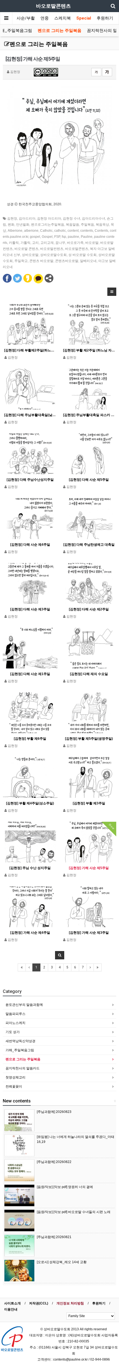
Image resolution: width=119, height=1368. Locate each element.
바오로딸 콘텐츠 (26, 249)
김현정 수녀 (71, 218)
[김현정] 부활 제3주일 (89, 803)
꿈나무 (60, 243)
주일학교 (21, 261)
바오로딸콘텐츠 (76, 249)
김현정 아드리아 (49, 218)
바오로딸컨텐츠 (51, 249)
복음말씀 (72, 224)
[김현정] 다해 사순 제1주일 (30, 674)
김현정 (12, 218)
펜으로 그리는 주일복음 (59, 30)
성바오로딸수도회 (53, 255)
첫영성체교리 (15, 1077)
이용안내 (10, 1309)
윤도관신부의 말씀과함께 (24, 1005)
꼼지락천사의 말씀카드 (23, 1068)
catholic (60, 231)
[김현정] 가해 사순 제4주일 (30, 933)
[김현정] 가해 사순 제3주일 (89, 933)
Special (83, 18)
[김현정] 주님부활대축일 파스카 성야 (89, 415)
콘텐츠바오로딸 (66, 261)
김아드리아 (27, 218)
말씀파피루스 (15, 1014)
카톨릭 (14, 243)
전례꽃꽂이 (14, 1086)
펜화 (11, 224)
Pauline (86, 237)
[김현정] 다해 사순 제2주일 (89, 609)
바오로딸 (92, 243)
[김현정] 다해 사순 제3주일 (30, 609)
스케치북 (62, 18)
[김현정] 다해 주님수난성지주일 (30, 480)
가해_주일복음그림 (20, 1050)
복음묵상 (102, 224)
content (73, 231)
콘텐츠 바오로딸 (41, 261)
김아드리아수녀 (93, 218)
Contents (101, 231)
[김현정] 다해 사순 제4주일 (30, 545)
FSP (57, 237)
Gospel (47, 237)
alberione (31, 231)
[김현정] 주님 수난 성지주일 (30, 868)
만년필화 (22, 224)
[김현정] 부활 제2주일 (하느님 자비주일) (89, 350)
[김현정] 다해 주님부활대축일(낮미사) (30, 415)
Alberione (15, 231)
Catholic (46, 231)
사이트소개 (12, 1303)
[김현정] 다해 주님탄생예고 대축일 (89, 545)
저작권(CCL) (38, 1303)
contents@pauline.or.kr (70, 1359)
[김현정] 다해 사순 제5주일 (89, 480)
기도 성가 (13, 1032)
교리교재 (47, 243)
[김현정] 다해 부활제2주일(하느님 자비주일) (30, 350)
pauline (73, 237)
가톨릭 (25, 243)
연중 (44, 18)
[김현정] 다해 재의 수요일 (89, 674)
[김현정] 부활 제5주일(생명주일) (89, 739)
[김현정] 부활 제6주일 (30, 739)
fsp (64, 237)
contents (86, 231)
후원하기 (105, 18)
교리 (35, 243)
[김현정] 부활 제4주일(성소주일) (30, 803)
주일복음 (87, 224)
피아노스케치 (15, 1023)
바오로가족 (75, 243)
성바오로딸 (30, 255)
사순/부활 (26, 18)
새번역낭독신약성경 (20, 1041)
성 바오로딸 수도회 (82, 255)
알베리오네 (88, 261)
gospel (35, 237)
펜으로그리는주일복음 (47, 224)
